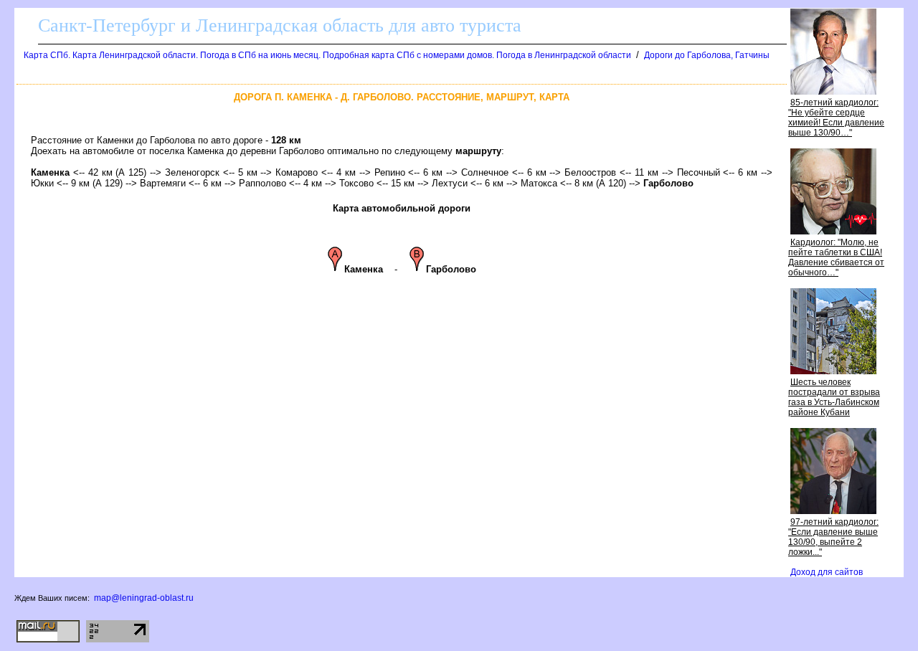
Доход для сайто (826, 572)
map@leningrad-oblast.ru (144, 598)
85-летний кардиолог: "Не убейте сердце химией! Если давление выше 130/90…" (836, 118)
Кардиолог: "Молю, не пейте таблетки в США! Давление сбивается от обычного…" (836, 257)
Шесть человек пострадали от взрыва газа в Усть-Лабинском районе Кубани (834, 397)
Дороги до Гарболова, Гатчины (707, 55)
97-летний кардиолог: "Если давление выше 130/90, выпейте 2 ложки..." (833, 537)
